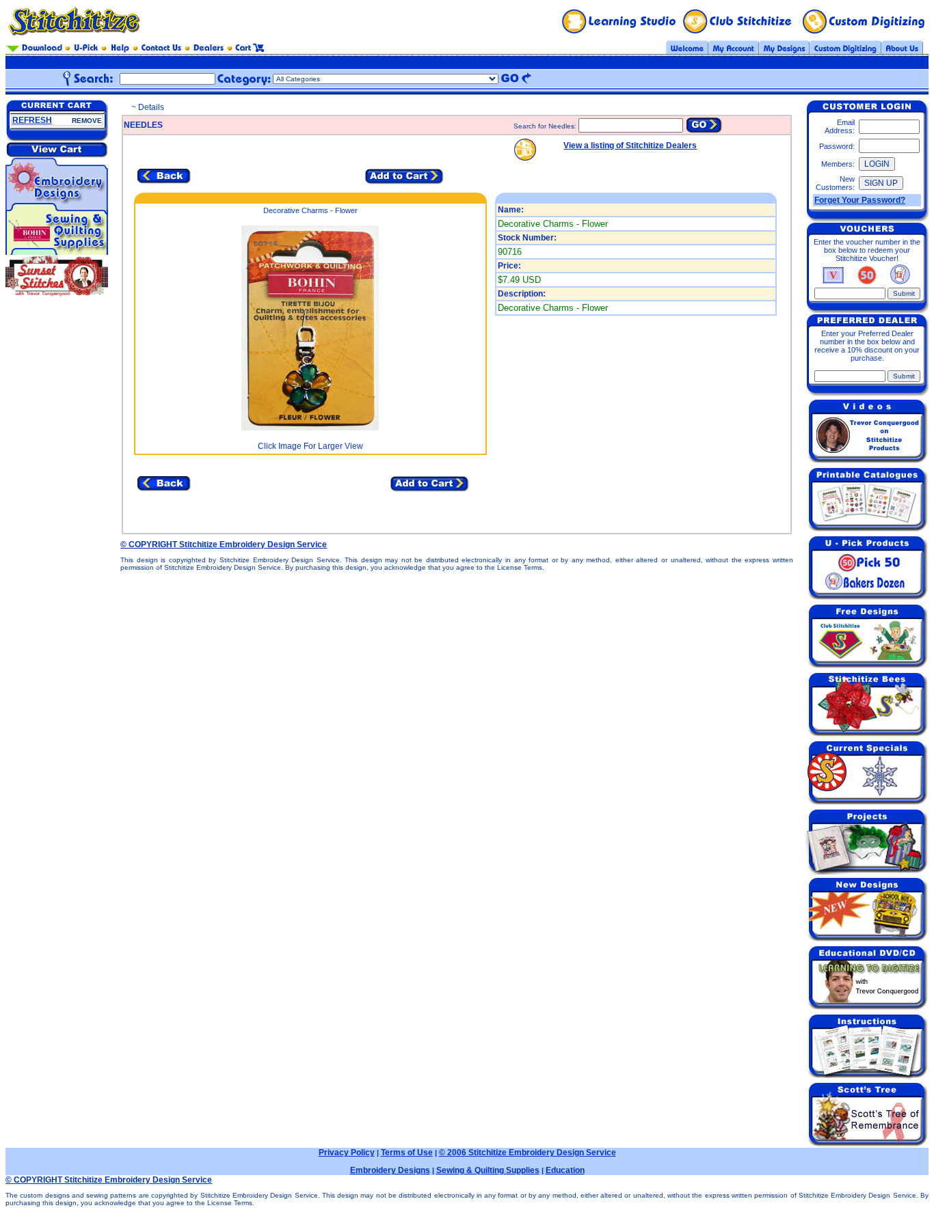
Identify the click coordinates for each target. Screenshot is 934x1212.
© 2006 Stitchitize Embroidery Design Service (527, 1152)
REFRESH (32, 120)
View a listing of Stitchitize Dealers (630, 145)
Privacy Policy (347, 1152)
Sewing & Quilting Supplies (487, 1170)
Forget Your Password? (859, 200)
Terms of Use (407, 1152)
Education (565, 1170)
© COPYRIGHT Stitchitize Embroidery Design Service (223, 544)
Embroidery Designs (390, 1170)
